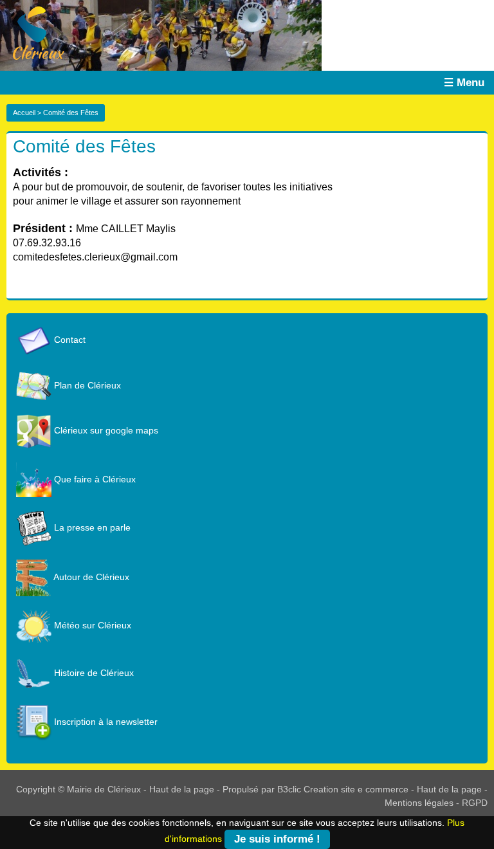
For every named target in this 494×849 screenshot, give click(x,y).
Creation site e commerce (356, 789)
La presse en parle (91, 527)
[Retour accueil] (32, 32)
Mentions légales (419, 803)
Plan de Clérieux (86, 385)
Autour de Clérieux (90, 577)
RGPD (475, 803)
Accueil (24, 112)
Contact (68, 339)
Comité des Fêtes (84, 146)
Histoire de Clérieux (92, 673)
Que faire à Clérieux (93, 479)
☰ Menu (464, 83)
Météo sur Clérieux (91, 625)
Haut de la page (181, 789)
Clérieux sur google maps (104, 430)
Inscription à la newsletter (104, 722)
